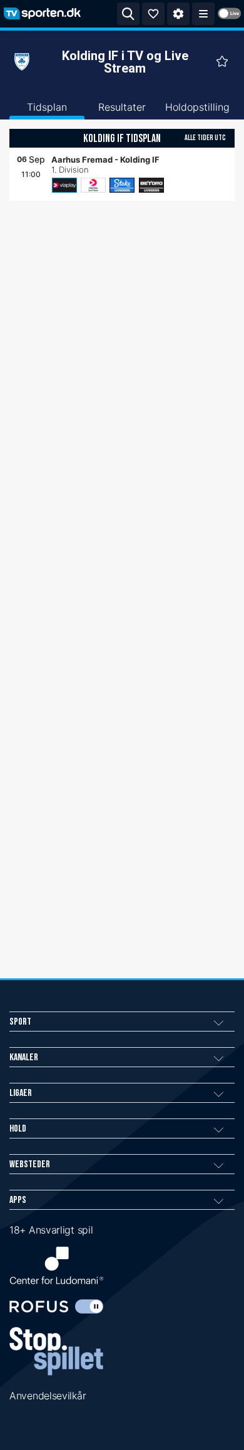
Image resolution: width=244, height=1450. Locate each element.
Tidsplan (47, 107)
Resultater (122, 107)
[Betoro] (151, 185)
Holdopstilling (197, 107)
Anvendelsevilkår (47, 1395)
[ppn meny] (203, 14)
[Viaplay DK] (64, 185)
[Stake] (122, 185)
